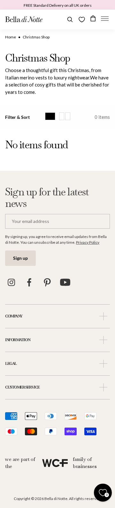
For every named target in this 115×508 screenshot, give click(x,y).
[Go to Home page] (23, 19)
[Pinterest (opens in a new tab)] (47, 282)
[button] (105, 19)
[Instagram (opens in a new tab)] (11, 282)
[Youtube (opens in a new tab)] (65, 282)
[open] (103, 316)
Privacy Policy (87, 242)
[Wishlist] (82, 19)
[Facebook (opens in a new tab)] (29, 282)
